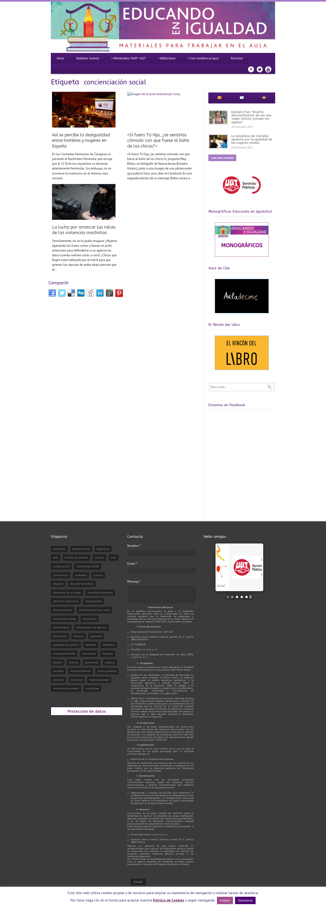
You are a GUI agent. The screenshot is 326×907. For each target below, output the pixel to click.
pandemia (91, 662)
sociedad (77, 680)
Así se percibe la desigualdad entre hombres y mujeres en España (81, 140)
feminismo (60, 636)
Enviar (138, 882)
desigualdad (93, 601)
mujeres (107, 653)
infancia (90, 644)
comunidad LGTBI (87, 566)
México (57, 662)
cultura (98, 575)
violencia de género (66, 688)
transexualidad (99, 680)
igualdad (96, 636)
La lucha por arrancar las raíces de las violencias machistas (84, 230)
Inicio (60, 58)
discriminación (62, 610)
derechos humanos (100, 592)
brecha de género (76, 557)
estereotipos (61, 627)
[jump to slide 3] (241, 597)
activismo (59, 549)
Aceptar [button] (225, 900)
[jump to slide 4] (246, 597)
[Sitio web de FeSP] (241, 196)
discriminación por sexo (94, 610)
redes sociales (106, 671)
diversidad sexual (64, 618)
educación (89, 618)
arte (55, 557)
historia (79, 636)
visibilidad (92, 688)
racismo (58, 671)
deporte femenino (82, 583)
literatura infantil (64, 653)
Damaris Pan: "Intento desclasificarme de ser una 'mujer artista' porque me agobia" (251, 117)
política (110, 662)
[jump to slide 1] (232, 597)
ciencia (99, 557)
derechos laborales (66, 601)
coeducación (61, 566)
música (73, 662)
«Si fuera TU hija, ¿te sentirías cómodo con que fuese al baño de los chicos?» (158, 140)
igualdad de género (66, 644)
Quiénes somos (87, 58)
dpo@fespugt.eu (139, 657)
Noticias (237, 58)
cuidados (81, 575)
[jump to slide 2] (237, 597)
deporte (58, 583)
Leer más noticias (222, 157)
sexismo (58, 680)
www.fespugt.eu (150, 649)
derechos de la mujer (67, 592)
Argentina (103, 549)
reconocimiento (80, 671)
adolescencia (81, 549)
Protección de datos (87, 711)
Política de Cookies (168, 900)
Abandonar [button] (245, 900)
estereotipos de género (91, 627)
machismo (89, 653)
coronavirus (60, 575)
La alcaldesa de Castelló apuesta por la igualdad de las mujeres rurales (251, 139)
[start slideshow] (227, 597)
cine (113, 557)
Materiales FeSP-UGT (128, 58)
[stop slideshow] (252, 597)
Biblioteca (166, 58)
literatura (109, 644)
